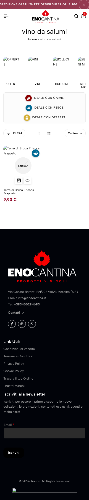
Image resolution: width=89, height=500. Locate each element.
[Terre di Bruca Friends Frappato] (23, 165)
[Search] (76, 16)
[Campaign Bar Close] (84, 4)
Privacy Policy (13, 364)
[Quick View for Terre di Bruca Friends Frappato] (27, 180)
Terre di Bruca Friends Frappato (18, 191)
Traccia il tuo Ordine (18, 378)
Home (32, 39)
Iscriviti (13, 453)
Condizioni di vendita (19, 349)
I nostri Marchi (14, 386)
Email (9, 425)
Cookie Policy (13, 371)
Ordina (73, 133)
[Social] (12, 324)
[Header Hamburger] (5, 16)
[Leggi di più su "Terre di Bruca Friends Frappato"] (18, 180)
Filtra (17, 133)
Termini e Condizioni (18, 356)
